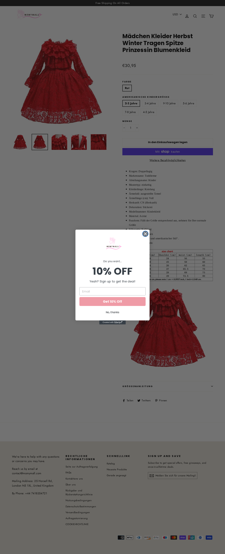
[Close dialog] (145, 234)
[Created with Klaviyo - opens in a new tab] (112, 322)
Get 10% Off (112, 301)
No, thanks (112, 312)
